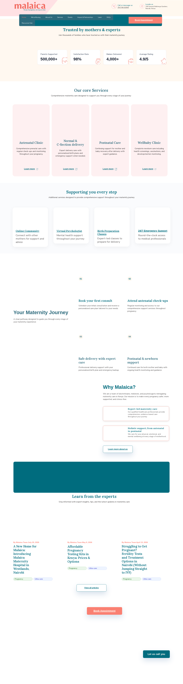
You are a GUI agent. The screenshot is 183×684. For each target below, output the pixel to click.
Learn (100, 17)
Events (70, 17)
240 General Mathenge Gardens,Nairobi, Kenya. (128, 655)
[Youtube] (88, 672)
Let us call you (156, 654)
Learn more (29, 169)
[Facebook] (75, 672)
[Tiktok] (108, 672)
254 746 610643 (123, 7)
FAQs (109, 17)
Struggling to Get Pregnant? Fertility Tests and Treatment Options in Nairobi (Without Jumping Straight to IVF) (134, 559)
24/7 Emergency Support (152, 230)
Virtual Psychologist (69, 230)
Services (60, 17)
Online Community (27, 230)
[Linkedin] (95, 672)
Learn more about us (118, 449)
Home (24, 17)
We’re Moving (35, 17)
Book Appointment (144, 20)
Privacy (167, 681)
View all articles (91, 588)
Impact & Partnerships (85, 17)
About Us (48, 17)
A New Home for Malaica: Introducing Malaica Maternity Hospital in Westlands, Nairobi (25, 559)
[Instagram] (82, 672)
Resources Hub (27, 23)
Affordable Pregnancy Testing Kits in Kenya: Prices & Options (78, 554)
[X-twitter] (101, 672)
